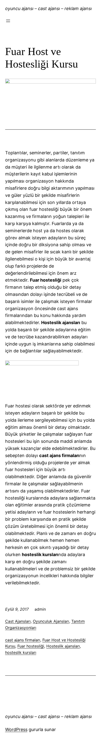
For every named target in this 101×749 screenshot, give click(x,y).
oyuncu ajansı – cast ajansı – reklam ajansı (48, 8)
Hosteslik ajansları (63, 646)
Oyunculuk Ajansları (51, 621)
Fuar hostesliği (30, 646)
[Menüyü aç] (8, 21)
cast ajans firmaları (22, 639)
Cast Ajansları (18, 621)
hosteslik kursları (20, 652)
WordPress (16, 729)
